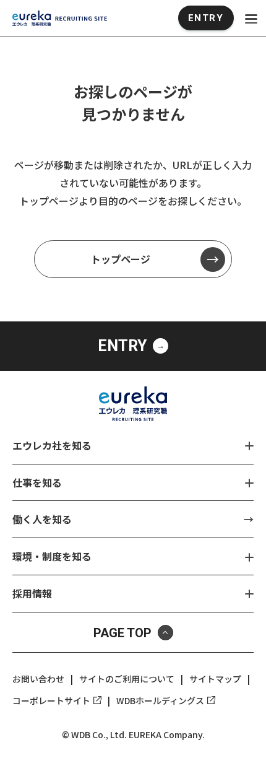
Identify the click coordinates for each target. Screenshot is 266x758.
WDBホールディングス (160, 700)
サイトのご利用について (126, 679)
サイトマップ (215, 679)
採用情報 (32, 593)
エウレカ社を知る (52, 445)
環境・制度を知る (52, 556)
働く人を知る (42, 519)
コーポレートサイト (51, 700)
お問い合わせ (38, 679)
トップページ (120, 258)
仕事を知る (37, 482)
